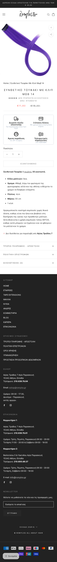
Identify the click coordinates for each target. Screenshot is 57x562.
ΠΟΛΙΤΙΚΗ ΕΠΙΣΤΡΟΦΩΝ (14, 346)
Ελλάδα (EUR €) (27, 527)
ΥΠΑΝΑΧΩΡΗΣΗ (10, 355)
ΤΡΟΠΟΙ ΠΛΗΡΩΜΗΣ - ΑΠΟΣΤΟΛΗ (19, 341)
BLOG (6, 317)
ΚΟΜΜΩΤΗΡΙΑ (10, 313)
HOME (6, 286)
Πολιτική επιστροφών (16, 254)
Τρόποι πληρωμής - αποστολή (21, 246)
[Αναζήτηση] (48, 14)
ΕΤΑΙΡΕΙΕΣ (8, 290)
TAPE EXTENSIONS (12, 295)
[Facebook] (4, 404)
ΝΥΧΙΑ (6, 304)
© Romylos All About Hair (28, 533)
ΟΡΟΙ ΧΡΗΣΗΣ (9, 350)
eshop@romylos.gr (17, 387)
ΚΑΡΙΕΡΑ (7, 322)
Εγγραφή (12, 513)
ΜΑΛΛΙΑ (7, 299)
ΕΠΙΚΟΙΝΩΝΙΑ (9, 326)
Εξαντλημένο (28, 164)
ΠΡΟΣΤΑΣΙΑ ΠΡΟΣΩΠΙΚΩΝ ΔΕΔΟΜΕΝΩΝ (22, 360)
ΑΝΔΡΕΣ (7, 308)
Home (6, 83)
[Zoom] (51, 27)
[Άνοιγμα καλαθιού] (53, 14)
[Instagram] (11, 404)
